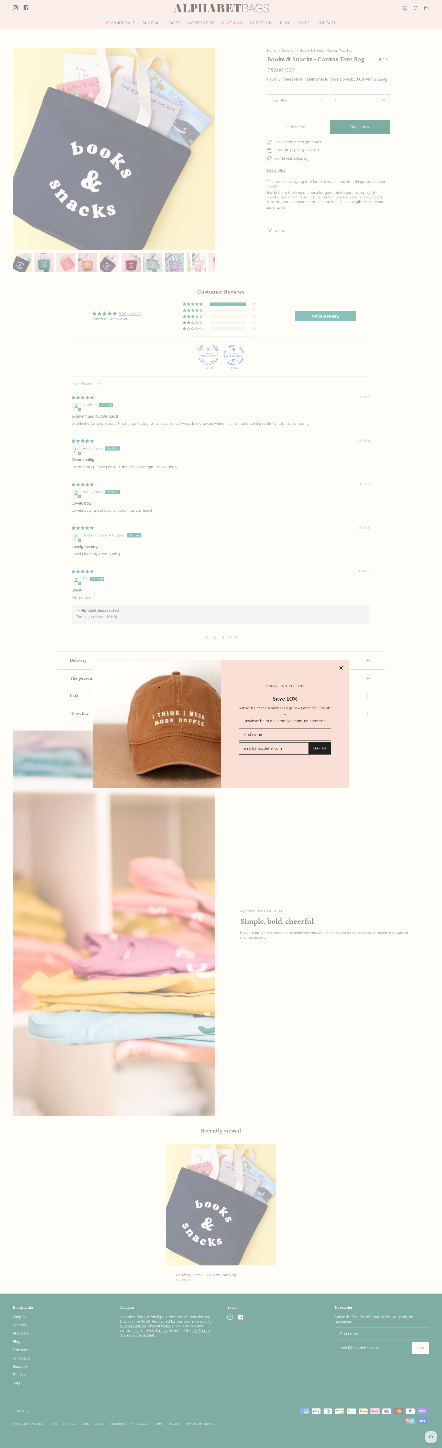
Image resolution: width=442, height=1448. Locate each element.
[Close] (341, 667)
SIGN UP (319, 748)
